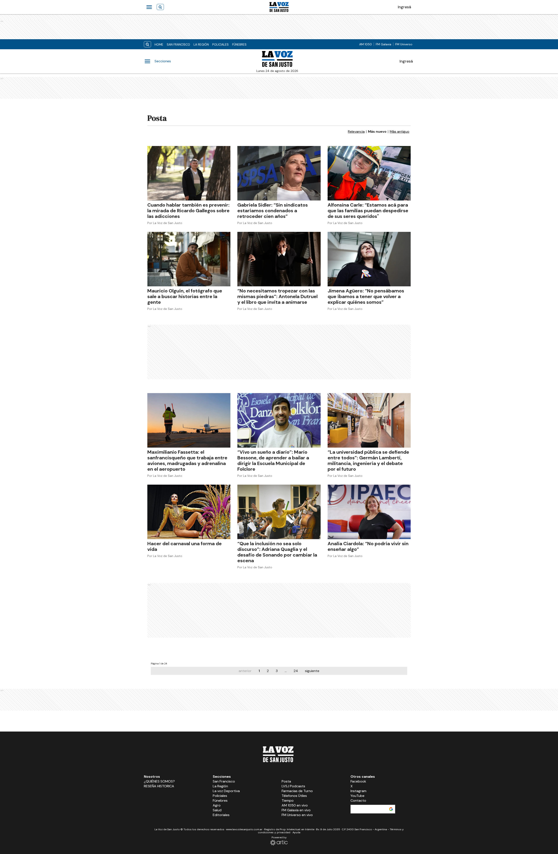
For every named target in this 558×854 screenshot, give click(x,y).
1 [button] (259, 671)
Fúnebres (239, 44)
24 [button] (296, 671)
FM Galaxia (383, 44)
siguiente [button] (312, 671)
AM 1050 (365, 44)
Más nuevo (377, 131)
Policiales (220, 44)
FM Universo (403, 44)
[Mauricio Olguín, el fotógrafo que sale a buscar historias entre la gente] (188, 259)
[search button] (147, 44)
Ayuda (296, 832)
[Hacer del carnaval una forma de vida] (188, 512)
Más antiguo (399, 131)
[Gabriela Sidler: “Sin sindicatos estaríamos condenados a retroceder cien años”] (278, 173)
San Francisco (178, 44)
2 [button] (268, 671)
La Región (201, 44)
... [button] (286, 671)
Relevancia (356, 131)
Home (159, 44)
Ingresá (406, 61)
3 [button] (277, 671)
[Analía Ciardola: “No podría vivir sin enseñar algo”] (369, 512)
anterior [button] (245, 671)
